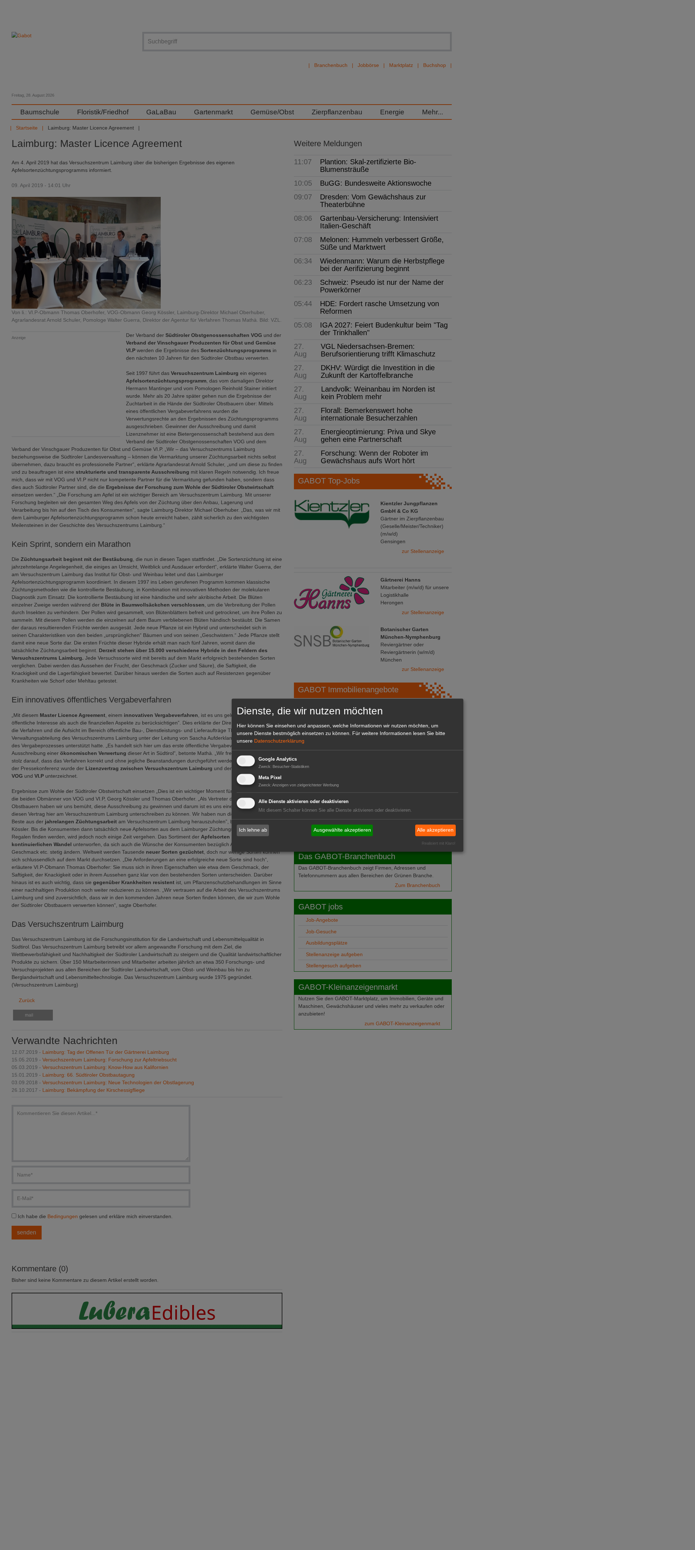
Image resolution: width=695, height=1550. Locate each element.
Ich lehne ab (253, 830)
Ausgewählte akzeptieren (342, 830)
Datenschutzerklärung (279, 741)
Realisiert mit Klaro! (438, 843)
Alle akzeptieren (435, 830)
